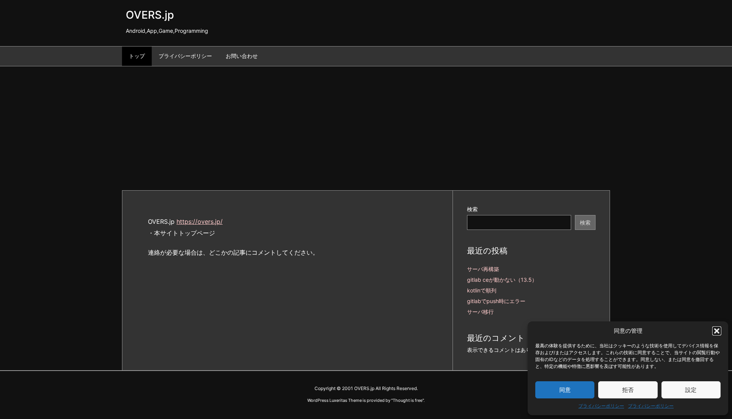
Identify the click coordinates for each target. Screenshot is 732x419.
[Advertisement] (366, 123)
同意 (565, 389)
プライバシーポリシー (601, 406)
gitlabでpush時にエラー (496, 301)
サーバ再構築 (483, 269)
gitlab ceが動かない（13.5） (502, 279)
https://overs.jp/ (200, 221)
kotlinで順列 (481, 290)
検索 (472, 209)
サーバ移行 (480, 311)
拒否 (628, 389)
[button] (717, 331)
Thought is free (407, 400)
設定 (691, 389)
